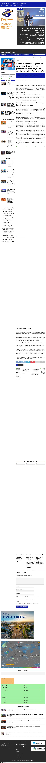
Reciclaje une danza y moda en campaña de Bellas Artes (10, 152)
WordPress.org (19, 756)
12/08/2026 (9, 127)
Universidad (8, 242)
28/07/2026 (9, 89)
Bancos (9, 209)
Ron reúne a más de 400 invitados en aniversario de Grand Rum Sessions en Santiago (10, 113)
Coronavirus (10, 213)
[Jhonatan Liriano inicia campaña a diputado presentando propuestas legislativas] (20, 508)
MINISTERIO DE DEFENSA (8, 231)
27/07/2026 (9, 137)
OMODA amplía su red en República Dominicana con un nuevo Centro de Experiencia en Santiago (10, 85)
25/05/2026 (7, 115)
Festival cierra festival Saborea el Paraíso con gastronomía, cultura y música (10, 200)
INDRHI (12, 223)
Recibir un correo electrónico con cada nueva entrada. (28, 603)
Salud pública (9, 239)
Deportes (6, 5)
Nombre (18, 586)
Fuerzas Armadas (10, 220)
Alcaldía (12, 208)
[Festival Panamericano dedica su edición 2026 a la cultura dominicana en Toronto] (3, 131)
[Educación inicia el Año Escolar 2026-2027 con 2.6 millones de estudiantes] (31, 25)
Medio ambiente (6, 229)
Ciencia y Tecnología (23, 706)
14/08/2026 (9, 710)
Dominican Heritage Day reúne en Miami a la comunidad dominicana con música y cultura (11, 162)
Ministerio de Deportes (8, 232)
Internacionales (16, 3)
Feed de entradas (19, 753)
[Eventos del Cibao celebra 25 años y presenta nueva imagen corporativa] (3, 104)
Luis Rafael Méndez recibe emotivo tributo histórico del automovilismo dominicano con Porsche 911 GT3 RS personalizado (10, 95)
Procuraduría (12, 237)
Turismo (20, 5)
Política (21, 365)
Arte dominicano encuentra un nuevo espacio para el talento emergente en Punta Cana (11, 123)
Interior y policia (8, 226)
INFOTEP (10, 225)
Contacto (2, 744)
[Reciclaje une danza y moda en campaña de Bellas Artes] (3, 153)
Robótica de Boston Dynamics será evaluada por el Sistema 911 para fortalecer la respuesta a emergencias (25, 715)
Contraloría (4, 213)
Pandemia (4, 235)
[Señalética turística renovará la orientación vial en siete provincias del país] (3, 190)
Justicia (12, 228)
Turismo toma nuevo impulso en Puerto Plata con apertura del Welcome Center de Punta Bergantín (11, 182)
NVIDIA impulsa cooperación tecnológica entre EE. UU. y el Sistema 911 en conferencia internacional (23, 721)
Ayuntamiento (5, 209)
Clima (5, 211)
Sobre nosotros (4, 746)
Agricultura (6, 208)
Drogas (12, 217)
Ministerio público (6, 234)
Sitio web (18, 593)
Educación (8, 219)
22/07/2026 (9, 148)
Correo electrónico (20, 589)
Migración (11, 229)
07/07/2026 (9, 100)
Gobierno (6, 222)
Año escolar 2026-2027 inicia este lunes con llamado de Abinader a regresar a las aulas (32, 35)
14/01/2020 (20, 80)
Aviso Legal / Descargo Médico (6, 743)
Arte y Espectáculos (8, 119)
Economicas (23, 3)
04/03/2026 (9, 728)
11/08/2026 (9, 203)
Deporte (4, 217)
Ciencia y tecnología (13, 5)
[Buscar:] (39, 54)
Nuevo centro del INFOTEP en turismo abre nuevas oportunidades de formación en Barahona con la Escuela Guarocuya (11, 172)
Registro (17, 749)
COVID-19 (5, 215)
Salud (2, 5)
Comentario (18, 577)
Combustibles (10, 211)
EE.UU (13, 219)
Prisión (7, 237)
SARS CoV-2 (4, 241)
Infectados (5, 225)
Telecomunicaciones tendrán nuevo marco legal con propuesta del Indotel (21, 709)
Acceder (17, 751)
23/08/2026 (9, 166)
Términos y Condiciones (5, 748)
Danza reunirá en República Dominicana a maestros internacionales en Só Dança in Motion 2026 (10, 143)
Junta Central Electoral (6, 228)
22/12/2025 (7, 734)
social (8, 241)
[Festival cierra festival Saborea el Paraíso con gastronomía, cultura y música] (3, 199)
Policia (12, 235)
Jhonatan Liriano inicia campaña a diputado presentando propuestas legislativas (20, 558)
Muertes (11, 234)
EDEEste (3, 219)
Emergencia (5, 220)
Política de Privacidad (5, 745)
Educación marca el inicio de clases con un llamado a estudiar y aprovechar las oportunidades (32, 40)
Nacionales (8, 3)
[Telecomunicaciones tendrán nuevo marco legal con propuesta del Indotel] (3, 710)
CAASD (12, 209)
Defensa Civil (11, 215)
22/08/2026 (9, 186)
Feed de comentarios (20, 755)
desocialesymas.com (27, 80)
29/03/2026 (9, 722)
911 (2, 208)
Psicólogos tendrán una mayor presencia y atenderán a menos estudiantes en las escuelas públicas (32, 43)
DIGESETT (8, 217)
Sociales (2, 3)
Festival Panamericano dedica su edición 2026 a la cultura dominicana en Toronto (10, 133)
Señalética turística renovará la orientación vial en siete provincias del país (11, 191)
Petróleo (8, 235)
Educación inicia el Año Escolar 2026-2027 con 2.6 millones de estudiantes (32, 30)
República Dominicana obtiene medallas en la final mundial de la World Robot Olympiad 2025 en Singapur (23, 733)
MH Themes (32, 760)
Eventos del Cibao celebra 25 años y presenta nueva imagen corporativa (11, 105)
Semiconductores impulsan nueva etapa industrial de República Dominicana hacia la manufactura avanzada (23, 727)
